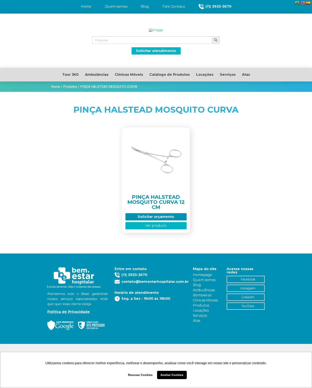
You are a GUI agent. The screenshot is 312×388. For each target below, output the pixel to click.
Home (55, 87)
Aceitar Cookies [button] (171, 375)
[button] (156, 40)
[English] (302, 3)
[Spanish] (308, 3)
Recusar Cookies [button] (140, 375)
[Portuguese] (297, 3)
